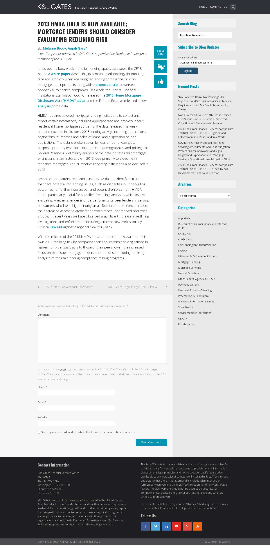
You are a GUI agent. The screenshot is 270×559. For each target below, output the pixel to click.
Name (42, 387)
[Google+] (187, 526)
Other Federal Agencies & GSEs (196, 279)
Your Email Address (188, 57)
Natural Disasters (188, 273)
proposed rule (107, 84)
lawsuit (56, 227)
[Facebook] (145, 526)
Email (42, 402)
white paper (60, 74)
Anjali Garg (77, 48)
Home (203, 6)
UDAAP (182, 318)
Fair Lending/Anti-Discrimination (197, 245)
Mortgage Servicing (189, 267)
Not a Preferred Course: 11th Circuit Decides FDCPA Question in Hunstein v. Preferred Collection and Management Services (204, 119)
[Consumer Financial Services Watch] (77, 6)
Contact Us (218, 6)
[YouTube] (176, 526)
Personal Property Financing (195, 290)
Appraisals (184, 218)
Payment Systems (189, 284)
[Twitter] (155, 526)
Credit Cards (185, 239)
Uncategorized (186, 324)
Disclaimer (225, 541)
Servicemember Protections (194, 313)
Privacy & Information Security (196, 301)
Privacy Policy (209, 541)
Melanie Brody (54, 48)
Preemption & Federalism (193, 296)
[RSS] (197, 526)
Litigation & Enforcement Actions (198, 256)
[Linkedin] (166, 526)
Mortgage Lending (189, 262)
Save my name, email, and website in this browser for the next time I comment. (88, 432)
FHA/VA (182, 250)
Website (42, 417)
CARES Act (184, 233)
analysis (44, 106)
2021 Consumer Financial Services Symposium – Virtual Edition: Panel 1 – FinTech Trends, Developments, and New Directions (205, 169)
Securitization (186, 307)
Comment (44, 314)
